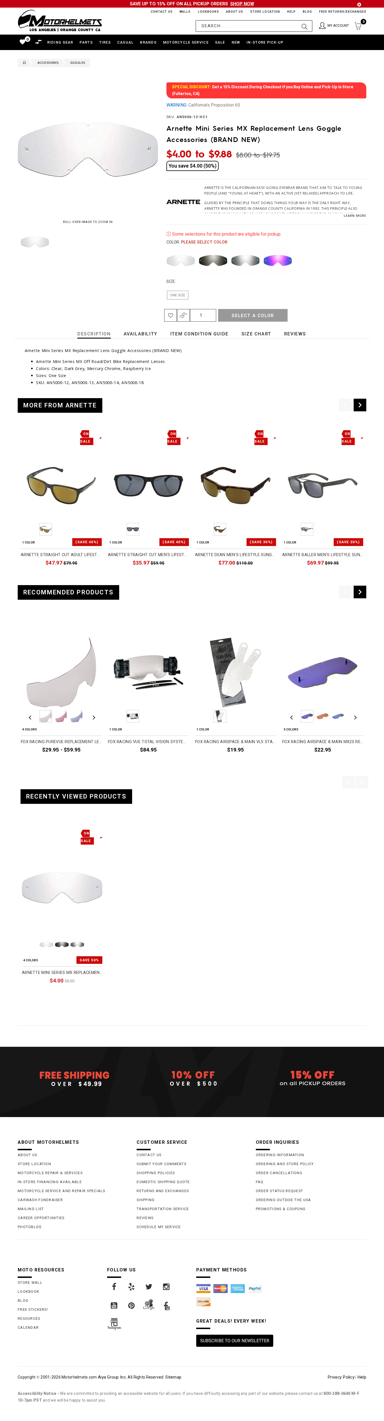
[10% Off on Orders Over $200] (192, 1078)
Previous (16, 241)
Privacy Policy (340, 1377)
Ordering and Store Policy (285, 1164)
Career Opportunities (41, 1218)
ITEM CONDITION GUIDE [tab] (199, 334)
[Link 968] (149, 1287)
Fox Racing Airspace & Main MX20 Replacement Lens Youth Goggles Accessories (322, 741)
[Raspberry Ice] (277, 260)
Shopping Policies (156, 1173)
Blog (307, 11)
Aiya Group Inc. (112, 1377)
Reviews (145, 1218)
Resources (29, 1318)
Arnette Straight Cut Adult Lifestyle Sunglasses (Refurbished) (61, 554)
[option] (61, 505)
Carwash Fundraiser (40, 1200)
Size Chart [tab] (256, 334)
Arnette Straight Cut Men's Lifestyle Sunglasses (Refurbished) (148, 554)
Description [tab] (94, 334)
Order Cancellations (279, 1173)
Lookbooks (207, 11)
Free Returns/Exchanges (342, 11)
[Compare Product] (35, 832)
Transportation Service (163, 1209)
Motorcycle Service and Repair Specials (61, 1191)
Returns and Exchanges (163, 1191)
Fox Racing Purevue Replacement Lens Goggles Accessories (61, 741)
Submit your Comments (161, 1164)
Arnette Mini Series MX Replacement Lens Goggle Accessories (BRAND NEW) (62, 972)
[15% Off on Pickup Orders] (311, 1078)
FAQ (260, 1182)
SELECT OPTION (86, 763)
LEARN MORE (355, 215)
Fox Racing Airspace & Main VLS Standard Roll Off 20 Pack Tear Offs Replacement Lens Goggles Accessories (235, 741)
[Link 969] (166, 1287)
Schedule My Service (159, 1227)
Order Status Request (279, 1191)
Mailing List (31, 1209)
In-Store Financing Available (50, 1182)
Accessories (47, 63)
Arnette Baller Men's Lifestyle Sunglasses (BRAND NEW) (322, 554)
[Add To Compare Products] (183, 315)
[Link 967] (132, 1287)
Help (290, 11)
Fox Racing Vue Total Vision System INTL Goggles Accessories (148, 741)
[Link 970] (114, 1305)
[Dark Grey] (213, 260)
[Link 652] (23, 63)
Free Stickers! (33, 1309)
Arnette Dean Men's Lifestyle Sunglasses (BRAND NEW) (235, 554)
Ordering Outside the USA (283, 1200)
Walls (183, 11)
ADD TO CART (88, 576)
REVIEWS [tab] (295, 334)
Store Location (265, 11)
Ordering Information (280, 1155)
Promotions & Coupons (281, 1209)
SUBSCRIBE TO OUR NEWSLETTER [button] (234, 1340)
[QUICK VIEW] (45, 832)
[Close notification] (359, 4)
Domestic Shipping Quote (163, 1182)
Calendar (28, 1327)
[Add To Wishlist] (170, 315)
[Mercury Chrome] (245, 260)
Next (145, 241)
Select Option (78, 993)
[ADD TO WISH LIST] (25, 832)
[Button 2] (304, 26)
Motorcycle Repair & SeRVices (50, 1173)
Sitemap (173, 1377)
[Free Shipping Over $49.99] (73, 1078)
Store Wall (30, 1282)
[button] (334, 26)
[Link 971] (132, 1305)
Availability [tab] (140, 334)
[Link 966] (114, 1287)
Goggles (77, 63)
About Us (234, 11)
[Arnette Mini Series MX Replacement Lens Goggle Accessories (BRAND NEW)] (62, 887)
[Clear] (180, 260)
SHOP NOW (242, 3)
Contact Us (159, 11)
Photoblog (30, 1227)
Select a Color (253, 315)
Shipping (146, 1200)
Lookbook (28, 1291)
